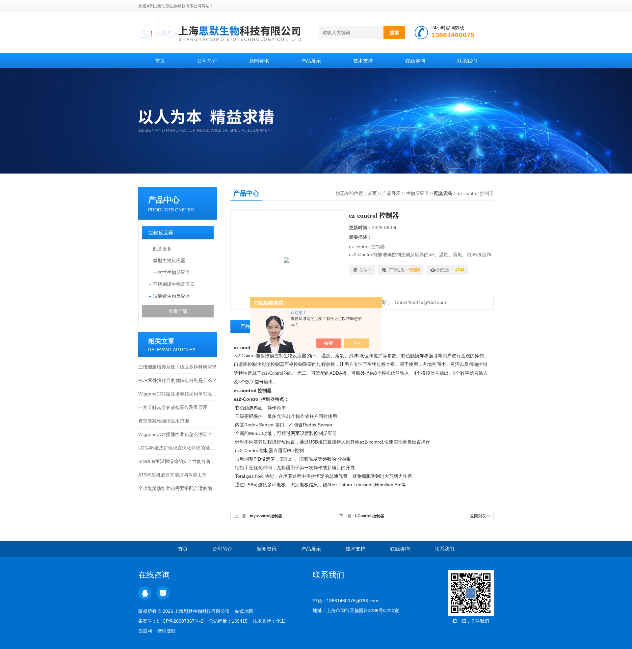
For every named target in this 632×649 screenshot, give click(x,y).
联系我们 (467, 61)
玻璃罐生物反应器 (171, 296)
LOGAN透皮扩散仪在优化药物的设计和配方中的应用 (177, 447)
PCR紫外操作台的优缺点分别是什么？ (177, 380)
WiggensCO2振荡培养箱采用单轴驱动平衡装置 (177, 393)
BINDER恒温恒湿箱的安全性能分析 (174, 461)
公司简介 (207, 61)
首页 (160, 61)
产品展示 (311, 61)
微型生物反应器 (169, 260)
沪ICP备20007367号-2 (180, 621)
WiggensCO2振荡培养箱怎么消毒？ (175, 434)
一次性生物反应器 (171, 272)
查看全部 (178, 311)
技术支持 (363, 61)
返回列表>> (480, 516)
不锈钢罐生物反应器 (174, 284)
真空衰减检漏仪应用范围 (163, 420)
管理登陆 (166, 631)
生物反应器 (160, 232)
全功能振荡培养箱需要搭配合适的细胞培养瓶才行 (177, 488)
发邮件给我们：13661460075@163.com (402, 302)
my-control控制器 (266, 516)
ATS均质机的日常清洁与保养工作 (172, 474)
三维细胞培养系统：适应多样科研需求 (177, 366)
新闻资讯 (259, 61)
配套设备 (162, 248)
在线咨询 (415, 61)
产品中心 (164, 199)
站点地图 (244, 611)
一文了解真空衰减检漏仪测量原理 (172, 407)
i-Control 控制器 (369, 516)
